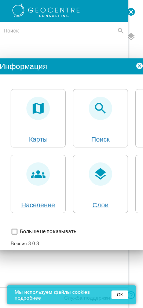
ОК (120, 294)
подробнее (28, 298)
